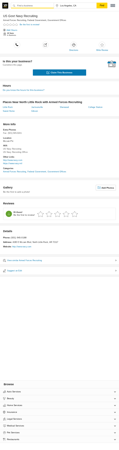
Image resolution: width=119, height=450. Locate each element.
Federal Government (36, 20)
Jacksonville (37, 107)
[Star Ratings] (11, 24)
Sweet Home (9, 111)
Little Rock (8, 107)
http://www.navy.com (12, 160)
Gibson (34, 111)
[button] (112, 5)
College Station (95, 107)
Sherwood (64, 107)
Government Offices (57, 20)
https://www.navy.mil (12, 163)
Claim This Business (61, 72)
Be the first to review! (30, 24)
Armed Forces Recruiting (14, 20)
